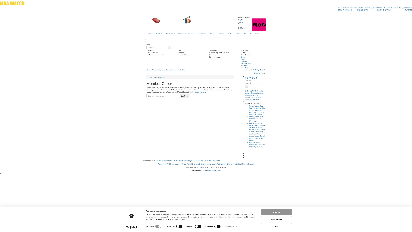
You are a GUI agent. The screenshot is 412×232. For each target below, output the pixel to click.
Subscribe (257, 73)
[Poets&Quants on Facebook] (257, 70)
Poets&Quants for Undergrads (184, 161)
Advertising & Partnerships (216, 164)
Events (229, 34)
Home (150, 34)
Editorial (173, 70)
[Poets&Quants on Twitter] (253, 70)
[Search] (169, 47)
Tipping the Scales (201, 161)
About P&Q (162, 164)
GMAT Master (253, 34)
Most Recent (170, 34)
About (148, 70)
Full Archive (245, 68)
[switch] (179, 226)
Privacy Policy (156, 70)
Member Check (159, 77)
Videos (212, 34)
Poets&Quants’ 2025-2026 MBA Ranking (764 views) (256, 119)
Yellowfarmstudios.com (213, 170)
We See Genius (214, 161)
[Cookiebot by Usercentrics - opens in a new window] (131, 227)
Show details (229, 226)
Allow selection (276, 219)
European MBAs (240, 34)
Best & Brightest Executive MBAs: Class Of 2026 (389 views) (257, 144)
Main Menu (159, 34)
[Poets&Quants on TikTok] (256, 78)
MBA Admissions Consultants (253, 96)
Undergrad (244, 65)
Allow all (276, 212)
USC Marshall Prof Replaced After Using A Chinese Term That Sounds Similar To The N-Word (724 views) (257, 127)
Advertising (166, 70)
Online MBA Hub (250, 91)
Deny (276, 226)
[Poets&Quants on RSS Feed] (255, 70)
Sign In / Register (248, 164)
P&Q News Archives (173, 164)
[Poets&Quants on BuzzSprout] (247, 78)
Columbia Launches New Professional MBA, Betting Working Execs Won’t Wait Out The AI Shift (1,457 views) (257, 110)
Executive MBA (246, 63)
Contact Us (181, 70)
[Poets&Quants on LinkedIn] (262, 70)
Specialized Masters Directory (254, 92)
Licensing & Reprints (199, 164)
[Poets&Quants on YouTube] (260, 70)
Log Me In (184, 96)
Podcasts (220, 34)
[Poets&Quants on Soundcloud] (265, 70)
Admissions (202, 34)
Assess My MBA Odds (252, 99)
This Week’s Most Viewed (186, 34)
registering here (200, 92)
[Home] (183, 22)
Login (264, 73)
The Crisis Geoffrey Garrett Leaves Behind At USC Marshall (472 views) (257, 137)
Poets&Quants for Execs (164, 161)
